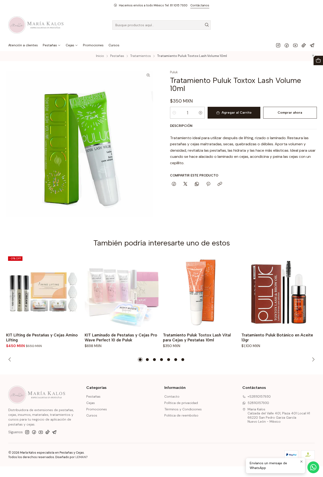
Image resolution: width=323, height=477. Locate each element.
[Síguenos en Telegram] (312, 45)
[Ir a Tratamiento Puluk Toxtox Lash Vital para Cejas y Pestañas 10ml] (201, 292)
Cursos (91, 415)
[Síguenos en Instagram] (278, 45)
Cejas (90, 403)
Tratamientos (140, 56)
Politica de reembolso (181, 415)
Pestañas (117, 56)
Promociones (96, 409)
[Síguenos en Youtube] (295, 45)
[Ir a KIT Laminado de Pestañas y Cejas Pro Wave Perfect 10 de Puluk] (122, 292)
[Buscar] (207, 25)
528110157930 (258, 403)
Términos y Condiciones (183, 409)
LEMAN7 (81, 457)
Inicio (100, 56)
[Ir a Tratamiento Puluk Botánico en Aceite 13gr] (279, 292)
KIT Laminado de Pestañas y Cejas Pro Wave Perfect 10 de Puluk (121, 337)
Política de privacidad (181, 403)
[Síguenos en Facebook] (286, 45)
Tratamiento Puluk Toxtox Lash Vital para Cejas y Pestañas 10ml (197, 337)
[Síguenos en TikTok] (303, 45)
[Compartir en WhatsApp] (197, 184)
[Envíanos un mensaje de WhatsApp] (313, 467)
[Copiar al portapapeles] (220, 184)
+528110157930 (259, 396)
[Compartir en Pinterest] (208, 184)
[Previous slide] (10, 359)
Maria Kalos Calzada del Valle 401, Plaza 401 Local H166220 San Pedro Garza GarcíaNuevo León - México (279, 415)
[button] (140, 359)
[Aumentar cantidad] (200, 112)
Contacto (171, 396)
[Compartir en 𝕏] (185, 184)
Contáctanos (199, 5)
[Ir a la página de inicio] (35, 25)
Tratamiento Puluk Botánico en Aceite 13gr (277, 337)
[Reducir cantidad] (174, 112)
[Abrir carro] (318, 60)
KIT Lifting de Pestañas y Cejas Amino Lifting (42, 337)
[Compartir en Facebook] (174, 184)
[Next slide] (312, 359)
